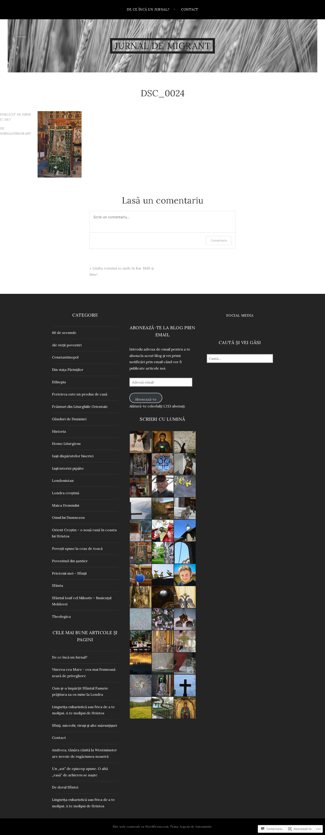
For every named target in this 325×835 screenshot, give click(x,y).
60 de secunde (64, 332)
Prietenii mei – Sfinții (69, 573)
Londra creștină (65, 493)
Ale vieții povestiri (67, 345)
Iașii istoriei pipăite (68, 468)
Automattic (203, 827)
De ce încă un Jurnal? (148, 9)
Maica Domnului (65, 505)
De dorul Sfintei (65, 787)
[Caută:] (240, 358)
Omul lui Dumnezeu (68, 517)
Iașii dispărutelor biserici (73, 456)
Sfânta (57, 585)
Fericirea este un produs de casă (79, 394)
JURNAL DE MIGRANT (162, 45)
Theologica (61, 616)
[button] (140, 442)
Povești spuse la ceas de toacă (77, 548)
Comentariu (218, 240)
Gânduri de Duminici (69, 419)
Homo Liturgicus (66, 443)
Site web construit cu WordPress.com (140, 827)
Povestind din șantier (70, 561)
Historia (59, 431)
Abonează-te (146, 399)
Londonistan (63, 480)
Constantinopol (65, 357)
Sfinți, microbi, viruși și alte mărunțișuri (84, 725)
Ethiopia (59, 382)
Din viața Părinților (67, 369)
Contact (189, 9)
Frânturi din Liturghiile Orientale (80, 406)
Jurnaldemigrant (15, 134)
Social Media (239, 315)
